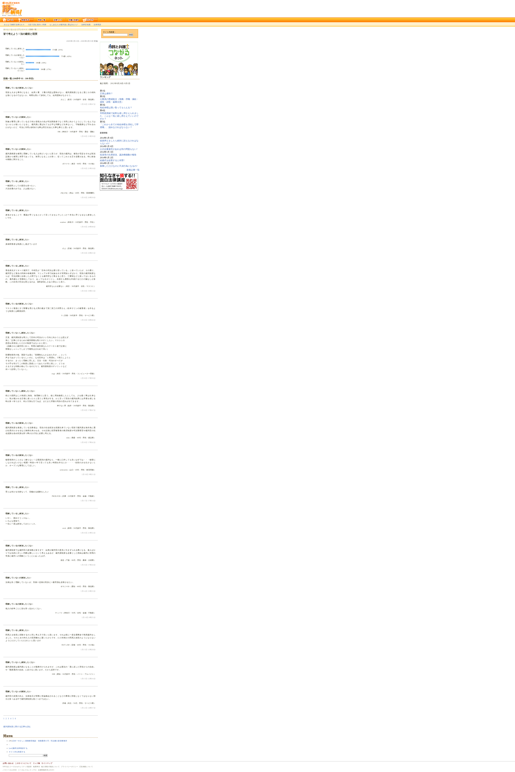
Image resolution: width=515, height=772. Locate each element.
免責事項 (36, 766)
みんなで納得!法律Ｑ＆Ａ (14, 25)
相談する (25, 19)
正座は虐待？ (106, 93)
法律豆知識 (86, 25)
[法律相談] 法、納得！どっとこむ (11, 8)
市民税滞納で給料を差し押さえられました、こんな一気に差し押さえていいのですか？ (119, 116)
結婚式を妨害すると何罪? (112, 160)
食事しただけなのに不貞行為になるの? (118, 166)
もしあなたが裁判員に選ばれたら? (63, 25)
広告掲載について (86, 766)
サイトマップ (46, 763)
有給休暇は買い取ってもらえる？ (116, 107)
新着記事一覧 (133, 170)
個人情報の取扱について (50, 766)
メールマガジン (90, 19)
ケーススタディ (74, 19)
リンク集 (36, 763)
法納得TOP (9, 19)
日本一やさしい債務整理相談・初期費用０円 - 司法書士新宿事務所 (39, 741)
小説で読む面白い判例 (37, 25)
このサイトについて (23, 763)
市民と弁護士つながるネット (119, 59)
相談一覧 (42, 19)
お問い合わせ (8, 763)
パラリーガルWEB (9, 770)
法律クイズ (58, 19)
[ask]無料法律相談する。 (19, 748)
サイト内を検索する (17, 752)
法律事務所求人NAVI (46, 770)
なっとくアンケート (19, 29)
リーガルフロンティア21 (27, 770)
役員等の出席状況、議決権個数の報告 (118, 155)
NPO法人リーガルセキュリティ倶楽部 (17, 766)
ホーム (6, 29)
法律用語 (97, 25)
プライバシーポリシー (69, 766)
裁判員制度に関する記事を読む (17, 726)
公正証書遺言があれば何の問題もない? (118, 149)
